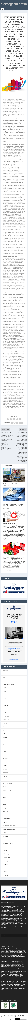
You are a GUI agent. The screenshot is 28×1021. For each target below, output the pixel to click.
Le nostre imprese (7, 783)
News (4, 797)
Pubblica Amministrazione (9, 829)
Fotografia (5, 758)
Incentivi (5, 776)
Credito (5, 723)
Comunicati (6, 716)
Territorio (5, 864)
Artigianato (6, 688)
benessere (5, 702)
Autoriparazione (7, 695)
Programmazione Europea (9, 825)
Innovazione (6, 779)
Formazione (6, 755)
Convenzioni (6, 719)
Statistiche (5, 850)
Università (5, 875)
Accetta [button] (17, 1019)
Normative (5, 801)
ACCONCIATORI (6, 670)
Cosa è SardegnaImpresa (7, 902)
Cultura (5, 726)
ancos (4, 680)
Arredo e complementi (8, 684)
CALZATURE (6, 709)
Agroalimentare (7, 673)
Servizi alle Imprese (7, 843)
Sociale (4, 847)
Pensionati (5, 822)
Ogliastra (5, 811)
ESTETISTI (5, 741)
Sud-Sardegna (6, 854)
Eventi (4, 748)
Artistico (5, 691)
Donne (4, 730)
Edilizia (4, 733)
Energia (5, 737)
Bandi (4, 698)
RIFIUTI (4, 832)
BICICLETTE (5, 705)
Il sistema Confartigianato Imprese (10, 904)
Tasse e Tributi (6, 857)
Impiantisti (5, 772)
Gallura (5, 762)
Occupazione (6, 808)
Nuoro (4, 804)
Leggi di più (23, 1019)
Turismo (5, 871)
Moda (4, 794)
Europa (4, 744)
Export (4, 751)
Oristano (5, 815)
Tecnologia (5, 861)
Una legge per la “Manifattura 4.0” (12, 483)
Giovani (5, 769)
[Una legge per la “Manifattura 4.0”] (14, 475)
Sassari (4, 839)
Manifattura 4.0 (7, 790)
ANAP (4, 677)
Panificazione (6, 818)
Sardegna (5, 836)
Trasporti (5, 868)
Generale (11, 71)
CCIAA (4, 712)
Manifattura (6, 786)
